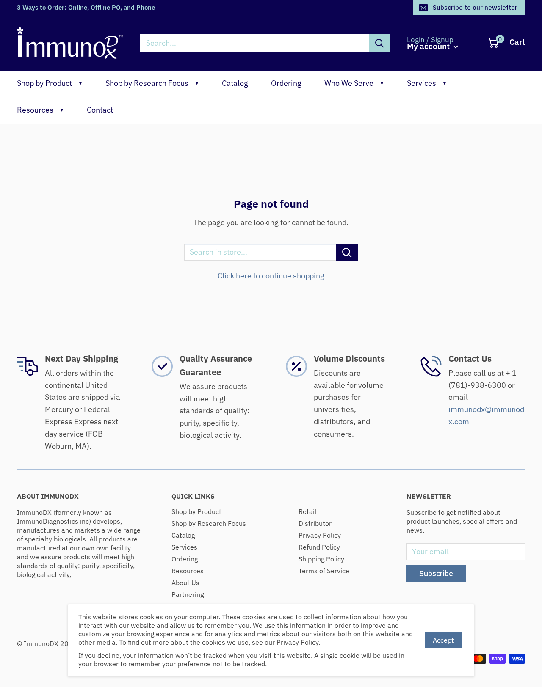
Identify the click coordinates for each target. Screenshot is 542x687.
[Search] (379, 43)
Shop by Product (50, 83)
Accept (443, 640)
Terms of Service (324, 570)
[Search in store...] (347, 252)
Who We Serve (354, 83)
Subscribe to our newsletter (475, 7)
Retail (307, 511)
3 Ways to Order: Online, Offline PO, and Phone (86, 7)
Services (427, 83)
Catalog (235, 83)
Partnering (187, 594)
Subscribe (436, 573)
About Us (185, 582)
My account (429, 46)
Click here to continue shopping (271, 275)
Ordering (286, 83)
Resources (40, 110)
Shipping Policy (321, 559)
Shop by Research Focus (152, 83)
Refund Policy (319, 547)
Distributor (315, 523)
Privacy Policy (320, 535)
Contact (100, 110)
